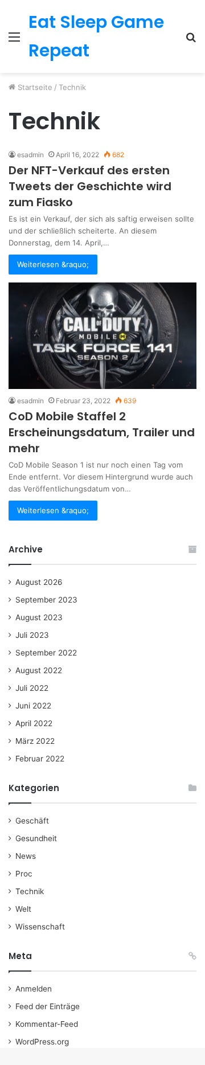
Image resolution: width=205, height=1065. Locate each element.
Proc (23, 873)
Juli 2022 (31, 688)
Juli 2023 (32, 635)
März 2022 (35, 740)
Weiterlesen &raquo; (53, 264)
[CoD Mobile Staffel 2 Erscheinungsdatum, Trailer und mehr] (102, 335)
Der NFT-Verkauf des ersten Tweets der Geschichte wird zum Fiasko (90, 186)
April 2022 (33, 723)
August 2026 (39, 582)
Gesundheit (36, 838)
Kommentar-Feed (46, 1024)
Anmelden (33, 988)
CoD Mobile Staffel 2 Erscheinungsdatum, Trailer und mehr (102, 432)
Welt (23, 909)
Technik (29, 891)
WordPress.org (42, 1041)
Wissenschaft (40, 926)
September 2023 (46, 599)
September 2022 (46, 652)
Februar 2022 (39, 758)
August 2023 (39, 617)
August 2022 (38, 670)
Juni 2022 (33, 705)
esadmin (30, 154)
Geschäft (32, 820)
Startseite (33, 87)
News (25, 856)
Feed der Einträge (47, 1006)
